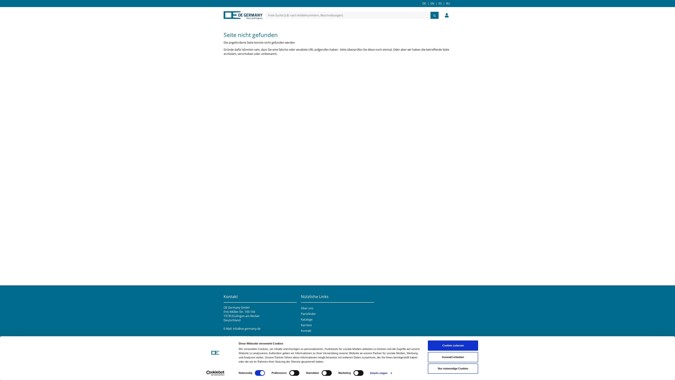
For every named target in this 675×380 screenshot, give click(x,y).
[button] (446, 15)
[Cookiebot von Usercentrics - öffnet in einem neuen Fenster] (215, 373)
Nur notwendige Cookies (453, 368)
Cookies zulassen (453, 345)
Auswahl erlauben (453, 357)
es (440, 3)
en (432, 3)
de (424, 3)
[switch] (294, 373)
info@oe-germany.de (247, 329)
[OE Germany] (243, 15)
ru (448, 3)
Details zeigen (378, 373)
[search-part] (434, 15)
